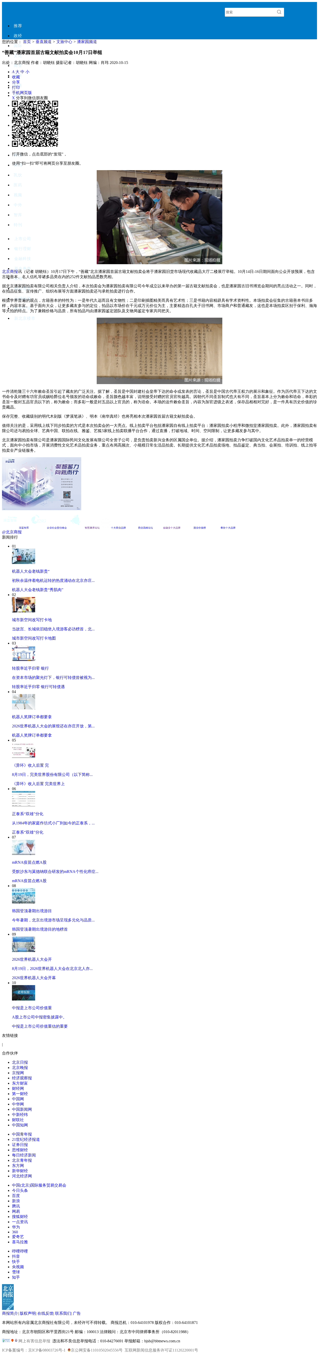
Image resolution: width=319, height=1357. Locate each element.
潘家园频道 (87, 42)
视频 (18, 195)
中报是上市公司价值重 (32, 1008)
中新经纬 (20, 1114)
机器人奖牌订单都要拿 (32, 717)
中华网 (18, 1104)
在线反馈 (45, 1313)
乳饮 (18, 175)
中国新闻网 (22, 1109)
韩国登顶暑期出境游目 (32, 911)
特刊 (18, 225)
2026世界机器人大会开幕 (34, 978)
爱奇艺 (18, 1237)
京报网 (18, 1073)
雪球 (16, 1272)
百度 (16, 1196)
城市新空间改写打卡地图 (34, 638)
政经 (18, 36)
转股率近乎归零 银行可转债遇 (38, 687)
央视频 (18, 1267)
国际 (18, 46)
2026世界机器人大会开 (32, 959)
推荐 (18, 26)
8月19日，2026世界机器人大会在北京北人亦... (52, 968)
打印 (16, 87)
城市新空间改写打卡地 (32, 620)
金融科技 (22, 258)
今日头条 (20, 1190)
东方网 (18, 1165)
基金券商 (22, 268)
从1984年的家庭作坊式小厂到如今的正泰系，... (53, 823)
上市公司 (22, 239)
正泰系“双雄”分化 (27, 814)
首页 (27, 42)
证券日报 (20, 1145)
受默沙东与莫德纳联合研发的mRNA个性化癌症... (55, 871)
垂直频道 (44, 42)
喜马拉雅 (20, 1242)
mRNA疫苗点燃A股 (29, 862)
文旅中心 (64, 42)
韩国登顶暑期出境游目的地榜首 (40, 929)
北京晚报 (20, 1067)
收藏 (16, 77)
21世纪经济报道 (26, 1139)
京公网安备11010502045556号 (97, 1350)
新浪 (16, 1201)
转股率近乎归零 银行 (30, 668)
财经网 (18, 1088)
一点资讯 (20, 1222)
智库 (18, 215)
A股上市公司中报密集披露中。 (39, 1017)
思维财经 (20, 1150)
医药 (18, 185)
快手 (16, 1261)
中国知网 (20, 1125)
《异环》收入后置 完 (30, 765)
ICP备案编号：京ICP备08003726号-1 (34, 1350)
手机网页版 (22, 93)
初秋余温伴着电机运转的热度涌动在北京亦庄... (53, 580)
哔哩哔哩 (20, 1251)
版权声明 (28, 1313)
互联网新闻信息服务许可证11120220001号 (161, 1350)
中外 (18, 205)
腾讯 (16, 1206)
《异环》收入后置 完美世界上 (38, 784)
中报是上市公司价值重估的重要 (40, 1026)
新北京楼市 (24, 318)
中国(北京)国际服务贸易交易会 (39, 1185)
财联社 (18, 1120)
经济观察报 (22, 1078)
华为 (16, 1227)
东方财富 (20, 1083)
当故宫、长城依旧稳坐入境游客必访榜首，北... (53, 629)
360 (15, 1232)
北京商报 (10, 271)
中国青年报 (22, 1134)
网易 (16, 1211)
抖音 (16, 1256)
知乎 (16, 1277)
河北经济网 (22, 1176)
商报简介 (10, 1313)
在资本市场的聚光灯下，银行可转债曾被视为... (53, 677)
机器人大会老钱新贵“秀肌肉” (37, 590)
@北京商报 (12, 532)
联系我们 (63, 1313)
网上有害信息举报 (34, 1341)
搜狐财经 (20, 1216)
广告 (77, 1313)
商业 (18, 65)
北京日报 (20, 1062)
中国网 (18, 1099)
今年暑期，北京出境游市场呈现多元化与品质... (53, 920)
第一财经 (20, 1094)
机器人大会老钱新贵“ (31, 571)
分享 (16, 82)
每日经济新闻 (24, 1155)
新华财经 (20, 1171)
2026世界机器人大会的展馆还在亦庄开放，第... (53, 726)
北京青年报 (22, 1160)
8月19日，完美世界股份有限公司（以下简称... (52, 774)
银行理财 (22, 249)
